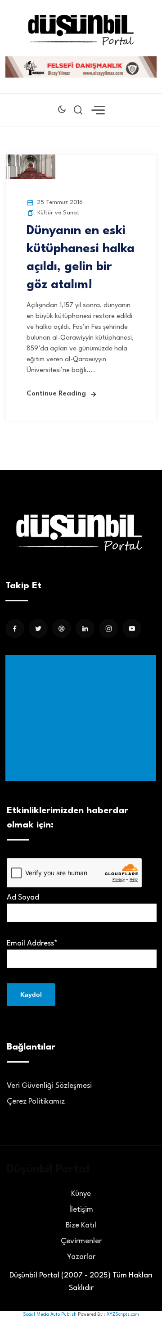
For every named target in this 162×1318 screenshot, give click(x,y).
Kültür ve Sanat (58, 213)
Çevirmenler (81, 1241)
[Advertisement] (82, 718)
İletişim (81, 1209)
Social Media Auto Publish (49, 1314)
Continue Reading (56, 394)
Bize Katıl (81, 1225)
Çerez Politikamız (36, 1101)
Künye (81, 1194)
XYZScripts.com (123, 1314)
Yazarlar (81, 1257)
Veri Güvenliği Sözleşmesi (49, 1086)
